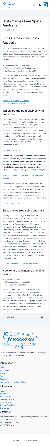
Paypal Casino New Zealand (14, 103)
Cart (1, 376)
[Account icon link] (40, 5)
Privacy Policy (5, 402)
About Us (3, 394)
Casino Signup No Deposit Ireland (16, 101)
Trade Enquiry (5, 397)
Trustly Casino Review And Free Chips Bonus (20, 263)
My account (4, 371)
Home (2, 391)
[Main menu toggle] (34, 4)
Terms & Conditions (8, 405)
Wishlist (3, 373)
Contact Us (4, 408)
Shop (2, 368)
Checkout (4, 379)
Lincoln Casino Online (11, 203)
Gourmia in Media (7, 399)
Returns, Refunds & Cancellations (13, 382)
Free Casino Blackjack (11, 150)
